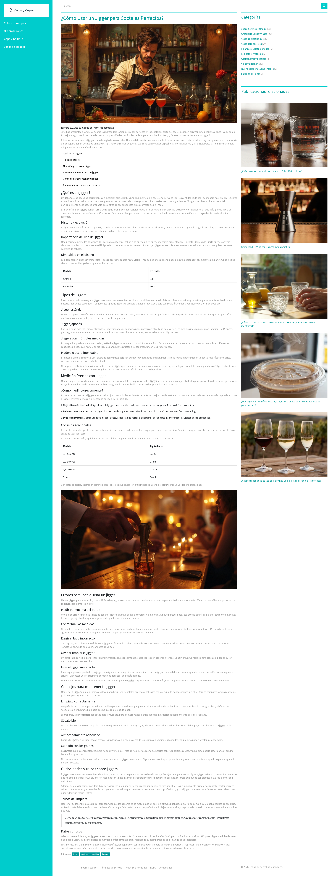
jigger (75, 854)
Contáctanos (165, 867)
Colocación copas (15, 23)
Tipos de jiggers (71, 159)
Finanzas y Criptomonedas (257, 48)
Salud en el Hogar (252, 73)
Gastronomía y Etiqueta (255, 58)
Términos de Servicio (111, 867)
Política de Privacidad (136, 867)
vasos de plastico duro (255, 38)
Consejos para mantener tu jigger (80, 178)
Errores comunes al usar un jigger (80, 172)
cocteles (84, 854)
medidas (95, 854)
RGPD (153, 867)
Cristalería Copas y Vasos (256, 33)
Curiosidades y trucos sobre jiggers (81, 185)
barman (105, 854)
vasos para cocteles (253, 43)
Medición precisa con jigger (77, 166)
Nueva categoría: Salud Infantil (259, 68)
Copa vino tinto (13, 39)
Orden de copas (13, 31)
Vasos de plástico (15, 47)
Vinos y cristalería (252, 63)
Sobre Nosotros (89, 867)
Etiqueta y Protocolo (253, 53)
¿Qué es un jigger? (72, 153)
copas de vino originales (256, 28)
